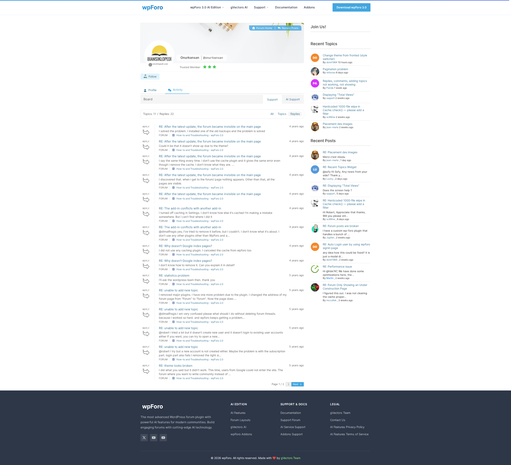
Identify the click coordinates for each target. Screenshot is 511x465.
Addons (309, 7)
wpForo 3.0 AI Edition (205, 7)
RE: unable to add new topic (178, 290)
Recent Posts (289, 28)
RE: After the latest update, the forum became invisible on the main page (210, 126)
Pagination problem (335, 69)
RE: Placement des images (340, 152)
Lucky (329, 178)
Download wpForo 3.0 (351, 7)
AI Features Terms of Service (349, 434)
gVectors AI (239, 7)
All (271, 114)
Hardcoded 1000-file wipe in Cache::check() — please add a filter (343, 110)
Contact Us (337, 420)
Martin (330, 278)
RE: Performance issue (337, 266)
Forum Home (264, 28)
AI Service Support (292, 427)
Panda (330, 87)
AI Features (238, 412)
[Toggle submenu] (223, 7)
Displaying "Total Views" (338, 94)
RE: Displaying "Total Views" (341, 185)
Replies (295, 114)
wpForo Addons (241, 434)
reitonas (330, 72)
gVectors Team (340, 412)
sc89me (330, 117)
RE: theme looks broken (175, 365)
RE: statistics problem (174, 275)
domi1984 (331, 62)
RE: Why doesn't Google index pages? (185, 246)
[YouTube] (153, 437)
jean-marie (332, 127)
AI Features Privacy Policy (347, 427)
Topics (282, 114)
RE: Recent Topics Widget (340, 167)
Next (296, 384)
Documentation (286, 7)
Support (259, 7)
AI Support (293, 99)
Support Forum (290, 420)
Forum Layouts (241, 420)
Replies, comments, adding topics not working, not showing (345, 82)
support (330, 98)
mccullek (331, 300)
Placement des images (337, 123)
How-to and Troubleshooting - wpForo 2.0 (199, 135)
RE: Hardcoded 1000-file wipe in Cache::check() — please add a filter (344, 204)
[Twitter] (144, 437)
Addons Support (291, 434)
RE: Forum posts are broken (341, 226)
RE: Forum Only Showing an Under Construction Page (345, 286)
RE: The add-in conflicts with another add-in (190, 208)
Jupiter (330, 237)
